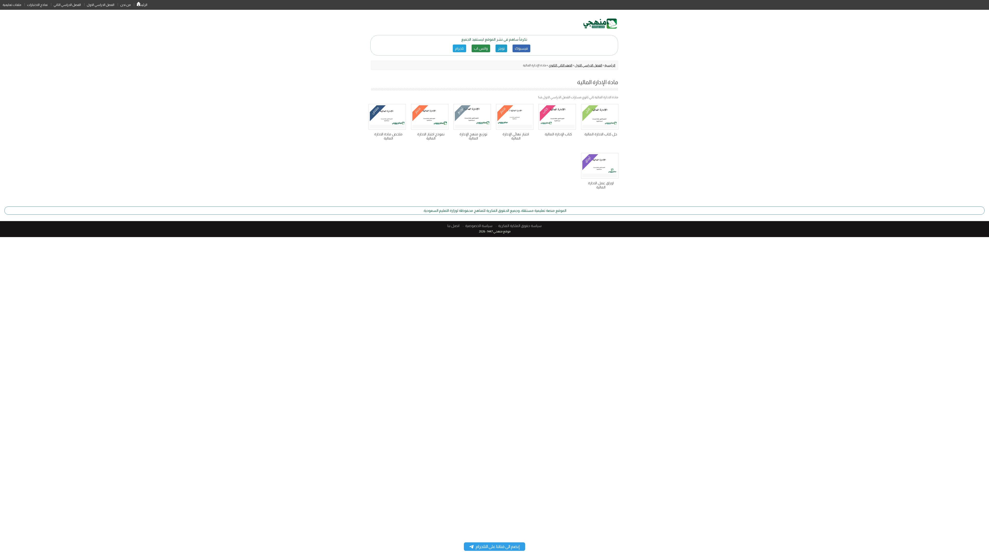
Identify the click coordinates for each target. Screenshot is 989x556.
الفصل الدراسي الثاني (67, 5)
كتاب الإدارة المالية (558, 134)
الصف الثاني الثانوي (560, 65)
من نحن (125, 5)
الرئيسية (139, 5)
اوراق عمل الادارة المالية (601, 185)
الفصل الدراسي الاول (100, 5)
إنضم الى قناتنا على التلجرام (498, 546)
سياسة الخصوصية (478, 226)
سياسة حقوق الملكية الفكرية (520, 226)
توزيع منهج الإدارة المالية (473, 136)
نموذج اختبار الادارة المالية (431, 136)
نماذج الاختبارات (37, 5)
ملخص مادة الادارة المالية (388, 136)
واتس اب (481, 48)
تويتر (501, 48)
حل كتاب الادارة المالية (600, 134)
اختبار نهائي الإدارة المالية (515, 136)
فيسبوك (521, 48)
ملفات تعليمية (12, 5)
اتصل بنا (453, 226)
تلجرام (459, 48)
